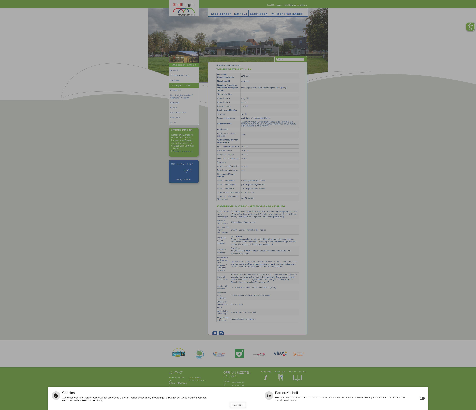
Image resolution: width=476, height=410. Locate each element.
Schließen (238, 405)
